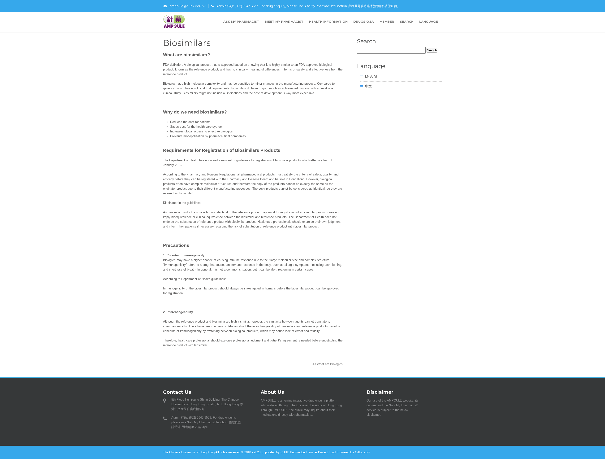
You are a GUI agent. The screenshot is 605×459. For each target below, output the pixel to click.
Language (429, 21)
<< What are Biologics (327, 364)
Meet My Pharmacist (284, 21)
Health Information (328, 21)
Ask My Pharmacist (241, 21)
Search (407, 21)
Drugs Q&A (363, 21)
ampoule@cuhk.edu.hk (187, 6)
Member (387, 21)
